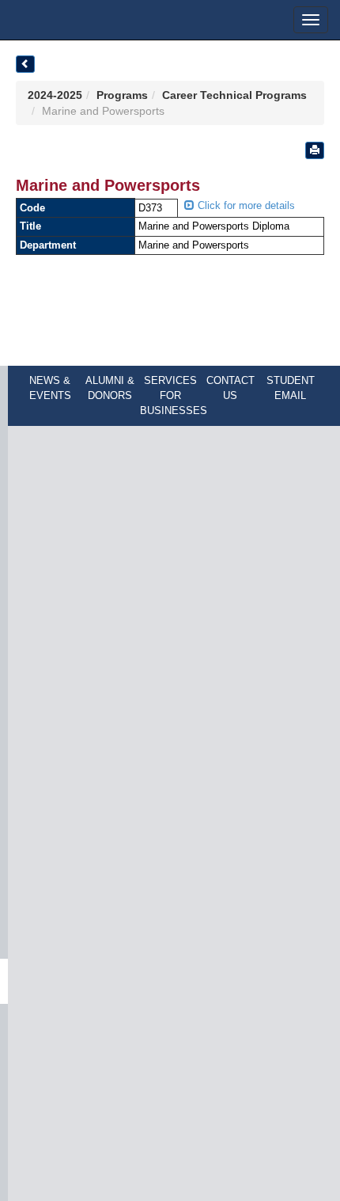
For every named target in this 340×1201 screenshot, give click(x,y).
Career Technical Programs (234, 95)
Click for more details (245, 205)
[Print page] (314, 150)
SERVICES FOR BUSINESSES (173, 395)
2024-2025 (55, 95)
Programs (122, 95)
